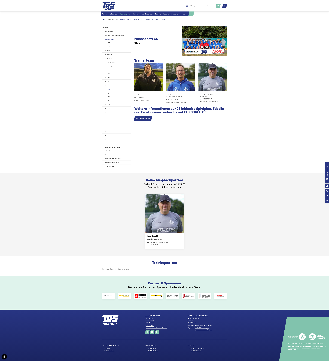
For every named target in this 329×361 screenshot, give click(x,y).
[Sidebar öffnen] (191, 13)
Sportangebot (125, 14)
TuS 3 (108, 50)
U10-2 (108, 116)
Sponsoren (174, 14)
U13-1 (108, 93)
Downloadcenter (196, 350)
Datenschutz (310, 343)
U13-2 (108, 97)
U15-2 (108, 85)
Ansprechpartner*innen (112, 147)
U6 (107, 139)
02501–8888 (150, 325)
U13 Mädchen (111, 62)
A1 (107, 70)
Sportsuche (152, 348)
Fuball (148, 19)
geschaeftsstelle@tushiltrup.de (156, 328)
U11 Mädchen (110, 66)
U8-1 (108, 128)
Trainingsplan (109, 166)
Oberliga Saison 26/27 (112, 162)
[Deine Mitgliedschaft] (327, 179)
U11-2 (108, 108)
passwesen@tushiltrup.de (203, 330)
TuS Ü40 (109, 54)
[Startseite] (108, 6)
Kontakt (182, 14)
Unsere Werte (110, 350)
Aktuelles (113, 14)
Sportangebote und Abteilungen (135, 19)
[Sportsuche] (327, 186)
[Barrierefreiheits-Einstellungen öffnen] (224, 6)
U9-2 (108, 124)
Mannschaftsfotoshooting (113, 158)
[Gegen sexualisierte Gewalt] (110, 296)
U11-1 (108, 104)
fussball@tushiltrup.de (202, 328)
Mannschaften (156, 19)
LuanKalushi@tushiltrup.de (159, 242)
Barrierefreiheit (319, 343)
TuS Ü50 (109, 58)
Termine (107, 155)
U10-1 (108, 112)
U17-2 (108, 77)
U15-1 (108, 81)
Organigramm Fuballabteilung (114, 35)
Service (136, 14)
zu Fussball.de (143, 118)
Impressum (303, 343)
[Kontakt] (327, 191)
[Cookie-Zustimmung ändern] (4, 356)
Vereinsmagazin (147, 14)
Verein (104, 14)
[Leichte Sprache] (187, 6)
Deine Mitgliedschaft (197, 348)
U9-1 (108, 120)
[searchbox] (210, 6)
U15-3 (108, 89)
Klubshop (158, 14)
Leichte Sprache (194, 6)
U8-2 (108, 131)
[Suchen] (218, 6)
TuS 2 (108, 47)
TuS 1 (108, 43)
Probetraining (109, 31)
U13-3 (108, 101)
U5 (107, 143)
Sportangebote (153, 350)
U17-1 (108, 74)
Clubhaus (166, 14)
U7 (107, 135)
